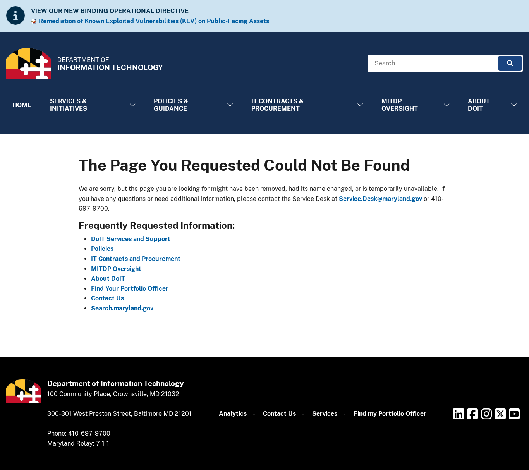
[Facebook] (472, 414)
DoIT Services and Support (130, 239)
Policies (102, 248)
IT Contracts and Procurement (135, 258)
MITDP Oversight (399, 105)
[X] (500, 414)
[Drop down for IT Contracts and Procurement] (360, 104)
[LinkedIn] (458, 414)
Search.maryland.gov (122, 308)
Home (21, 105)
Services (324, 413)
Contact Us (107, 298)
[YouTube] (514, 414)
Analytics (233, 413)
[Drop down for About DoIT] (514, 104)
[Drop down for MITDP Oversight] (446, 104)
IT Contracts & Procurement (277, 105)
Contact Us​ (279, 413)
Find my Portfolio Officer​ (390, 413)
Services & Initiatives (68, 105)
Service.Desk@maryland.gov (380, 198)
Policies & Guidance (171, 105)
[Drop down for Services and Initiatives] (132, 104)
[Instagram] (486, 414)
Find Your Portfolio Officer (129, 288)
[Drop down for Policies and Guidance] (230, 104)
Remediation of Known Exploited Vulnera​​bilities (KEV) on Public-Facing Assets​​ (154, 21)
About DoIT (479, 105)
